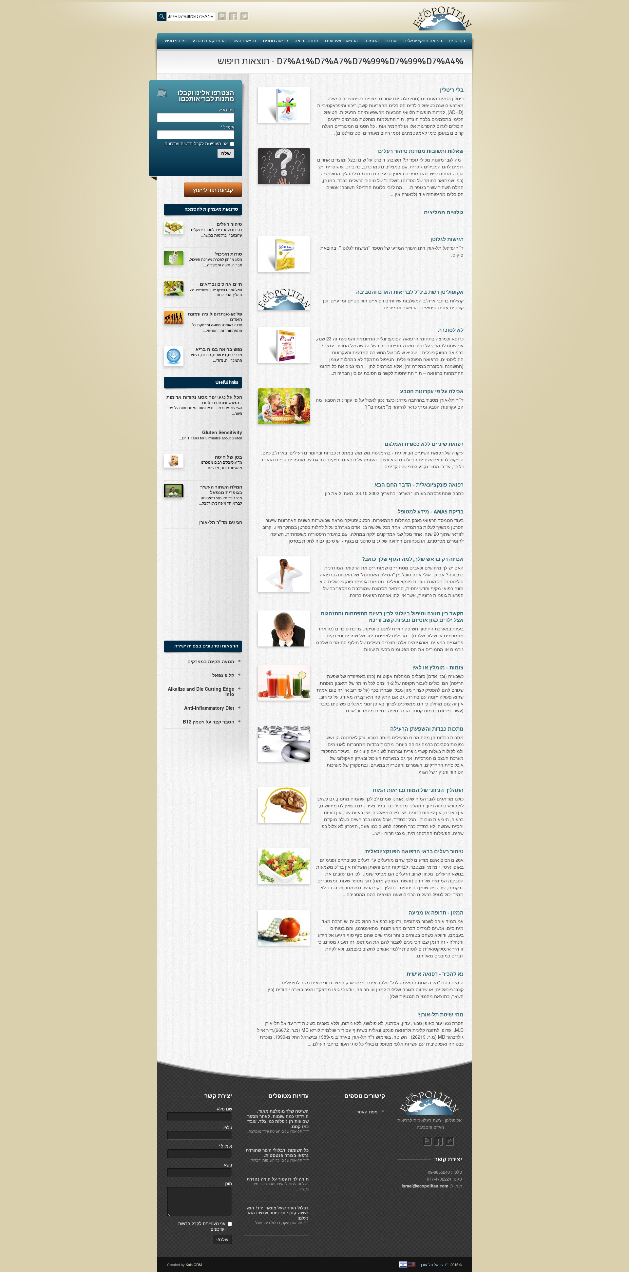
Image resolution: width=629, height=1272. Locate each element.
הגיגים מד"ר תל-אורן (220, 522)
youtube (222, 16)
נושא (228, 1165)
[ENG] (411, 1264)
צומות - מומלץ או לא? (438, 668)
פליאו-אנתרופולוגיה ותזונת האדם (215, 316)
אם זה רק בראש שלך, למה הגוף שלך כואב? (413, 559)
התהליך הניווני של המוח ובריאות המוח (418, 790)
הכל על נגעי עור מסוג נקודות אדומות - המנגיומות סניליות (204, 400)
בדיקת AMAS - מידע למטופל (431, 512)
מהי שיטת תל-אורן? (441, 1015)
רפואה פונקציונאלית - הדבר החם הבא (419, 485)
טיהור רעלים (229, 224)
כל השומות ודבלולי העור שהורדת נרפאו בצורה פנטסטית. (277, 1152)
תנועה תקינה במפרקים (210, 661)
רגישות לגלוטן (447, 239)
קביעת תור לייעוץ (213, 190)
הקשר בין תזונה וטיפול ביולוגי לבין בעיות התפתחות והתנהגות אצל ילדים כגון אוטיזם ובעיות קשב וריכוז (392, 617)
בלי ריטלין (452, 90)
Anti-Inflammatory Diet (209, 707)
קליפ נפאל (223, 675)
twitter (245, 16)
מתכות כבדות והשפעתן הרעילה (427, 729)
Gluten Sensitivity (222, 432)
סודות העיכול (228, 253)
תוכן (228, 1183)
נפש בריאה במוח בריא (219, 349)
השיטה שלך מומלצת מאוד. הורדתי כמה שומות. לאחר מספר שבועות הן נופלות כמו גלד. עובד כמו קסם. (278, 1118)
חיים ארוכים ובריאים (221, 283)
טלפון (227, 1127)
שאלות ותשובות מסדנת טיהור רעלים (421, 151)
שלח (226, 153)
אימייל (227, 127)
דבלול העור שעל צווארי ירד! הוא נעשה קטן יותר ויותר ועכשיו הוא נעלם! (278, 1213)
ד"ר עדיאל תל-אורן (435, 1264)
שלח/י (222, 1239)
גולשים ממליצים (444, 212)
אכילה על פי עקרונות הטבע (432, 391)
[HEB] (403, 1264)
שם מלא (226, 109)
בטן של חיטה (228, 456)
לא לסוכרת (451, 330)
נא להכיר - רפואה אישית (435, 974)
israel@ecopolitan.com (425, 1186)
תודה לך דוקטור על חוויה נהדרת (278, 1179)
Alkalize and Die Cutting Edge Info (201, 691)
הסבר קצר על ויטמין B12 (208, 721)
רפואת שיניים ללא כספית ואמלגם (424, 444)
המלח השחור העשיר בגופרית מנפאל (221, 489)
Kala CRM (194, 1264)
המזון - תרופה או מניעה (436, 913)
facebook (233, 16)
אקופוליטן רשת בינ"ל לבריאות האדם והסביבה (410, 292)
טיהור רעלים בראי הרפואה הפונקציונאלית (414, 851)
